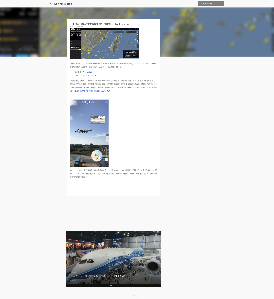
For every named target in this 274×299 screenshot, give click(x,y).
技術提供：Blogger (138, 292)
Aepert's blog (63, 3)
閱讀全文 (73, 280)
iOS (87, 75)
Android (93, 75)
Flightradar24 (88, 72)
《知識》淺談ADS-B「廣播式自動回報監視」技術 (92, 91)
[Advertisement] (113, 214)
